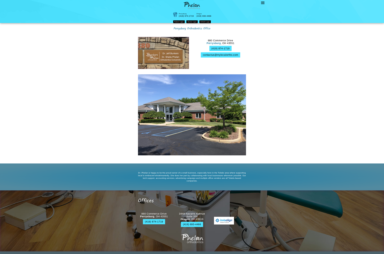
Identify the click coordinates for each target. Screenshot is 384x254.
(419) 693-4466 (192, 226)
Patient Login (181, 23)
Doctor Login (192, 23)
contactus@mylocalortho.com (220, 56)
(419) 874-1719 (220, 50)
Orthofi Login (203, 23)
